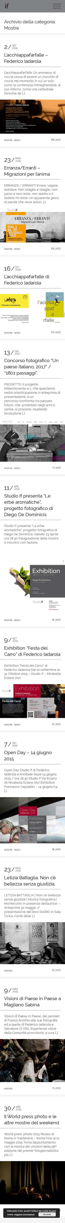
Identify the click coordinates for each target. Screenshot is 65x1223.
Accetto (47, 1214)
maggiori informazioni (24, 1214)
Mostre (8, 140)
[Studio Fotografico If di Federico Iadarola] (7, 7)
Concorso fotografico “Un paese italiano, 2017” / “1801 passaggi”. (31, 367)
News (17, 140)
